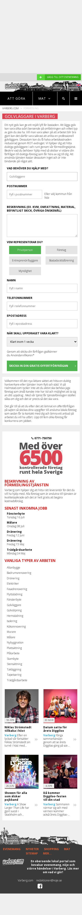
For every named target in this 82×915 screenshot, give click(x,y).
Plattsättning (14, 648)
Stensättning (14, 664)
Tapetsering (14, 675)
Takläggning (14, 669)
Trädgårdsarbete (17, 680)
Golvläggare (14, 605)
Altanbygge (13, 567)
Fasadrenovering (17, 589)
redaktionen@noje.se (49, 880)
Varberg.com (10, 108)
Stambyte (13, 659)
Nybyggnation (15, 642)
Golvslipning (14, 610)
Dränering (13, 578)
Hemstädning (15, 616)
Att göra (16, 98)
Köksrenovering (16, 626)
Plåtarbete (13, 653)
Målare (11, 637)
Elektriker (13, 583)
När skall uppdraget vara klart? (32, 333)
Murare (11, 632)
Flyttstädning (14, 594)
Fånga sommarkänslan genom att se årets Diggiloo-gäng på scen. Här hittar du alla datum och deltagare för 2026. (56, 740)
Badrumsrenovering (19, 573)
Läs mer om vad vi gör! (61, 870)
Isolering (12, 621)
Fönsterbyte (14, 599)
